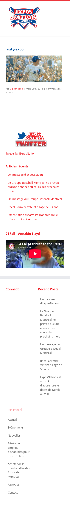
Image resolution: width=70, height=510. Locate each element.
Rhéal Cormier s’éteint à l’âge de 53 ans (33, 207)
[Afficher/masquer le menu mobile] (62, 6)
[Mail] (22, 299)
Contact (13, 492)
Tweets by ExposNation (20, 153)
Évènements (16, 427)
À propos (13, 484)
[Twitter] (12, 299)
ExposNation (16, 88)
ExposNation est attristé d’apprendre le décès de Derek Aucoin (50, 385)
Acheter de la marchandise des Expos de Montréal (19, 470)
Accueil (12, 419)
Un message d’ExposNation (25, 174)
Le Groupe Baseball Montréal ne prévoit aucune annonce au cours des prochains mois (33, 187)
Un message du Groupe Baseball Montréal (35, 199)
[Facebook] (7, 299)
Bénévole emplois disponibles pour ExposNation (18, 449)
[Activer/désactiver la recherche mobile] (56, 6)
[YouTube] (17, 299)
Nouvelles (14, 435)
